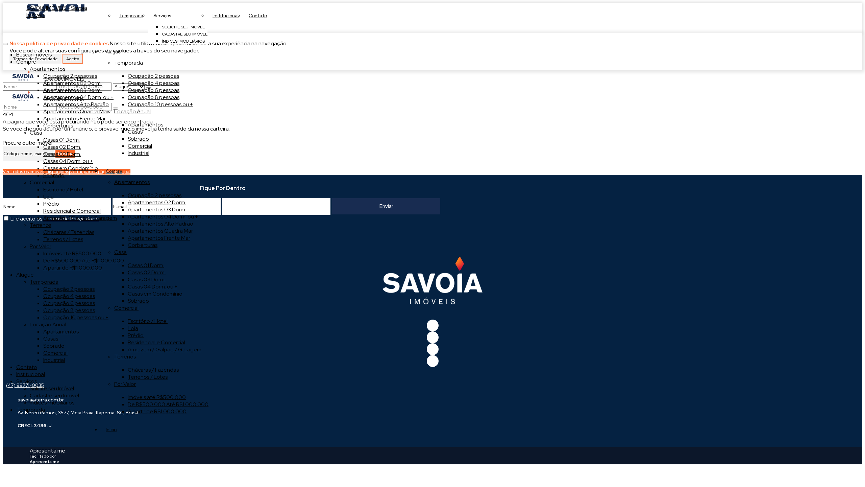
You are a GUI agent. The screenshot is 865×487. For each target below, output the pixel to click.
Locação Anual (132, 111)
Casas (135, 131)
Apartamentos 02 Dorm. (157, 202)
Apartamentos (145, 124)
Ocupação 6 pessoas (153, 90)
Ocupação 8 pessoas (153, 97)
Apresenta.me (47, 450)
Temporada (128, 62)
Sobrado (138, 138)
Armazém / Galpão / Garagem (164, 349)
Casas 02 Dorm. (147, 272)
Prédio (136, 335)
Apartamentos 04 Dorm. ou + (163, 216)
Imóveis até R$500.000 (157, 397)
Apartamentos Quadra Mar (160, 230)
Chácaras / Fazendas (153, 369)
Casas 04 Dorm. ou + (152, 286)
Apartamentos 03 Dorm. (157, 209)
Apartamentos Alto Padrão (160, 223)
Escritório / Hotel (148, 321)
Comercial (140, 145)
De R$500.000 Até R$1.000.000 (168, 404)
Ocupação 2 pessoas (153, 75)
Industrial (138, 153)
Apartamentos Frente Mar (159, 237)
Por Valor (125, 384)
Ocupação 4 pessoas (153, 83)
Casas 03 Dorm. (147, 279)
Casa (120, 252)
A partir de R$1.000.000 (157, 411)
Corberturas (142, 245)
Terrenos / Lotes (148, 376)
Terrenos (125, 356)
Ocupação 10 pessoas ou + (160, 104)
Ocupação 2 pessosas (154, 195)
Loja (133, 328)
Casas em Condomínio (155, 293)
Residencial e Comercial (156, 342)
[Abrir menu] (5, 42)
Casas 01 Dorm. (146, 265)
